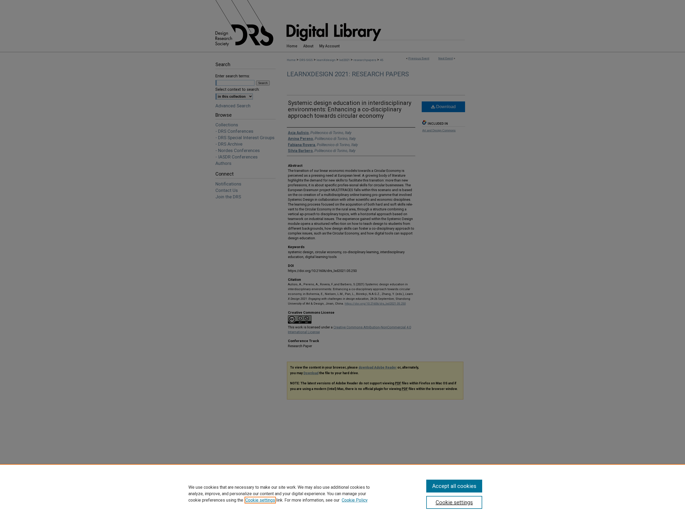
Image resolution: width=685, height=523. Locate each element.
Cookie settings (260, 500)
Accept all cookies (454, 486)
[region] (342, 493)
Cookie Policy (355, 500)
